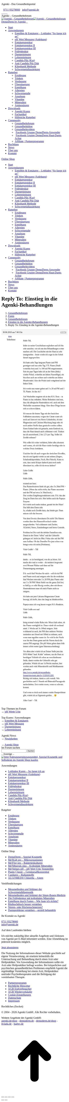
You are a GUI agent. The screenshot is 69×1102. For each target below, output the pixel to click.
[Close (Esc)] (2, 1097)
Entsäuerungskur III (18, 783)
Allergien (13, 830)
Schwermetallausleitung (20, 804)
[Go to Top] (34, 1093)
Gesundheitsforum (17, 313)
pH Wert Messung (14, 723)
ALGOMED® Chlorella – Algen (25, 877)
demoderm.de (26, 1020)
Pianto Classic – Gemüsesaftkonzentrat (28, 871)
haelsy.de (18, 1023)
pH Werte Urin (12, 711)
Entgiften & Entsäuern (16, 720)
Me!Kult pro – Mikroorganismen (25, 859)
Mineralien (13, 842)
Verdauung (14, 821)
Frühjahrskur (15, 786)
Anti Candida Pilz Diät (20, 798)
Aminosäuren (15, 845)
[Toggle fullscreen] (9, 1097)
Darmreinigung (13, 726)
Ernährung (13, 815)
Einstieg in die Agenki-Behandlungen (28, 322)
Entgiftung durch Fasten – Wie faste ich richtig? (33, 901)
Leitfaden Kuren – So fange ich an (26, 771)
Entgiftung (13, 827)
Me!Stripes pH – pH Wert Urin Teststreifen (31, 868)
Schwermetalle (16, 833)
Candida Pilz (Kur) (18, 795)
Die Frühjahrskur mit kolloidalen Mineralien (31, 898)
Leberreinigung (13, 729)
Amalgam (13, 836)
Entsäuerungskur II (18, 780)
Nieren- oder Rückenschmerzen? (25, 907)
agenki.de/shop (9, 1020)
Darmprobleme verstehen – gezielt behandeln (32, 910)
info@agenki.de (30, 9)
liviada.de (6, 1023)
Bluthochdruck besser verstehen (25, 904)
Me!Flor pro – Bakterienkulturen (25, 862)
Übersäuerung (15, 824)
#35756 (63, 332)
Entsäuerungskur (17, 777)
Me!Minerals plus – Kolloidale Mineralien (30, 865)
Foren (11, 316)
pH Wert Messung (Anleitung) (24, 774)
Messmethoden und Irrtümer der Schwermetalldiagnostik (25, 891)
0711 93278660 (11, 9)
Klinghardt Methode (18, 801)
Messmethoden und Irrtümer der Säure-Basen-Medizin (36, 895)
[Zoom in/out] (12, 1097)
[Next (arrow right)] (6, 1100)
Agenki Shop (12, 744)
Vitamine (13, 839)
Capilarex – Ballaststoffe (21, 874)
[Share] (6, 1097)
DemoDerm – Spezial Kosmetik (25, 856)
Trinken (12, 818)
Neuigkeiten (11, 738)
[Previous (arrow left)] (2, 1100)
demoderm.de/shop (46, 1020)
